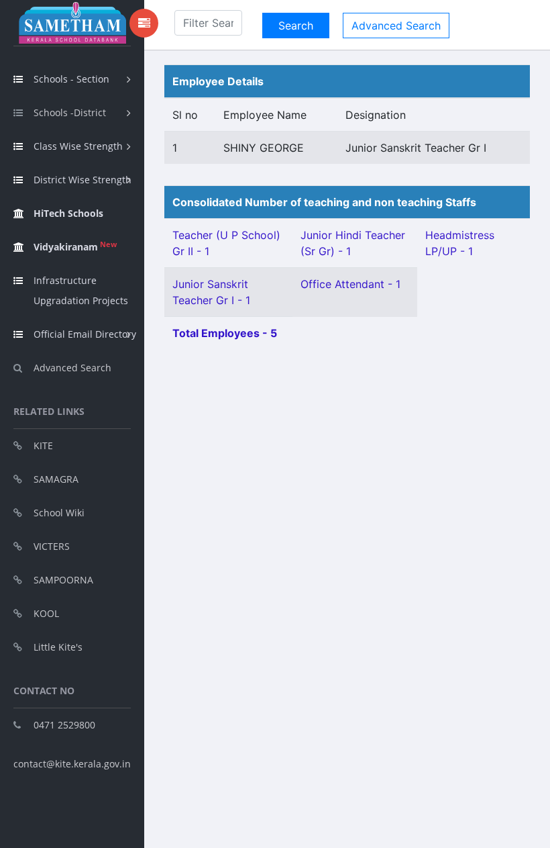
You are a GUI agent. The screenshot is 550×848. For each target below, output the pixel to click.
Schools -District (70, 112)
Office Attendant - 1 (350, 284)
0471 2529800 (64, 724)
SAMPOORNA (63, 579)
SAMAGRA (56, 479)
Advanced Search (72, 367)
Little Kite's (58, 647)
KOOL (46, 613)
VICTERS (52, 546)
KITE (43, 445)
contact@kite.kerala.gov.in (72, 763)
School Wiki (59, 512)
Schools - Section (71, 79)
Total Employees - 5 (224, 333)
